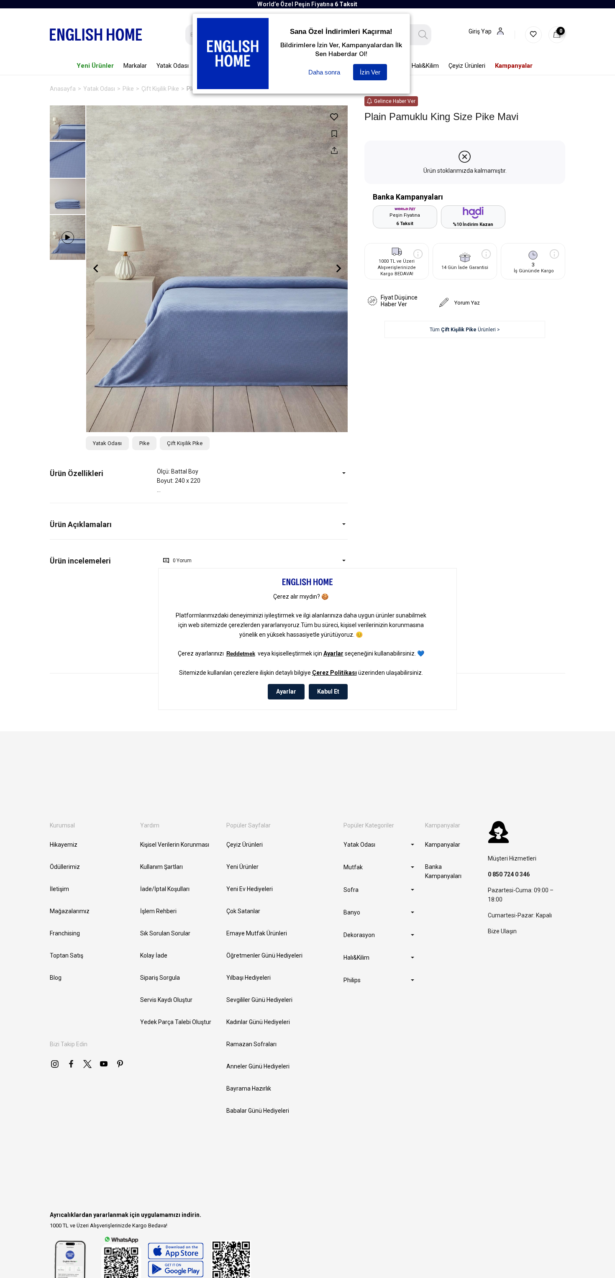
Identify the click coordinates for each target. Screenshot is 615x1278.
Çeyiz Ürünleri (244, 844)
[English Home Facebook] (71, 1064)
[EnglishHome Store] (175, 1260)
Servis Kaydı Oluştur (166, 999)
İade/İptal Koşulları (165, 889)
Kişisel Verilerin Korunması (174, 844)
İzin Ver (370, 72)
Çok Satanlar (243, 911)
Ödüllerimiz (65, 866)
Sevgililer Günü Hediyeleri (259, 999)
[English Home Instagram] (55, 1064)
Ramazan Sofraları (251, 1044)
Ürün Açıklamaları (81, 524)
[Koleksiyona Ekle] (334, 133)
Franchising (65, 933)
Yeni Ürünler (242, 866)
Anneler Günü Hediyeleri (258, 1066)
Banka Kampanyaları (443, 871)
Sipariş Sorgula (160, 977)
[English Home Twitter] (87, 1064)
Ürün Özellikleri (76, 473)
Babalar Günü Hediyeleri (257, 1110)
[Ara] (423, 35)
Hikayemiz (63, 844)
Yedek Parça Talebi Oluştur (175, 1022)
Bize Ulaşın (502, 931)
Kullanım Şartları (161, 866)
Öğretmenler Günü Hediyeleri (264, 955)
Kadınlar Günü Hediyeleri (258, 1022)
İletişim (59, 889)
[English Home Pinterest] (120, 1064)
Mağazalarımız (70, 911)
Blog (56, 977)
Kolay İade (153, 955)
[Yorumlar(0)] (103, 561)
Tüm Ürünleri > (465, 330)
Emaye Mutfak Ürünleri (256, 933)
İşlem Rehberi (158, 911)
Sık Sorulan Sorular (165, 933)
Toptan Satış (66, 955)
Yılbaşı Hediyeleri (248, 977)
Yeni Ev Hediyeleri (249, 889)
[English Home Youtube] (104, 1064)
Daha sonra (324, 72)
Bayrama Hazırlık (248, 1088)
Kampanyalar (442, 844)
